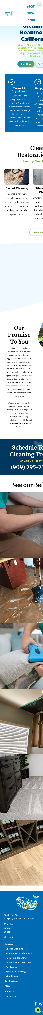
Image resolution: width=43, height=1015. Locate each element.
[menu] (39, 4)
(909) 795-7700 (11, 915)
